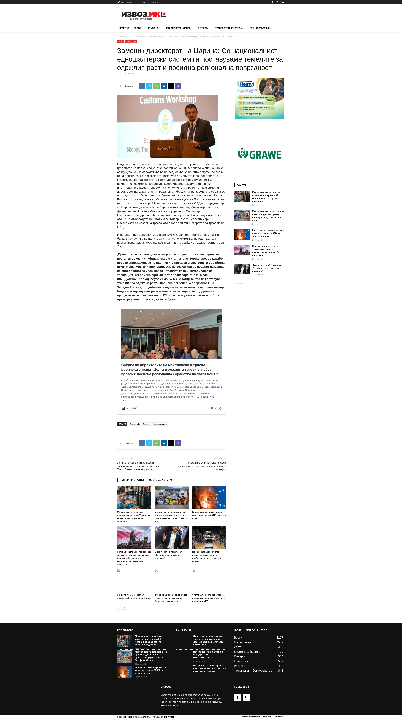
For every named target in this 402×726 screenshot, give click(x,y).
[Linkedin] (282, 2)
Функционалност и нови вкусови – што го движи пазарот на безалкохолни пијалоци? (171, 598)
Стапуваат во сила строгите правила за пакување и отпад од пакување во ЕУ (208, 598)
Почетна (121, 36)
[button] (272, 2)
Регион (146, 424)
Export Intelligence (178, 28)
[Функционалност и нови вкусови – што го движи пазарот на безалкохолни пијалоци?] (172, 580)
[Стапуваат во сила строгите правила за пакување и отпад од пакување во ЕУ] (209, 580)
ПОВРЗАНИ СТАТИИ (132, 479)
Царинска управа (160, 424)
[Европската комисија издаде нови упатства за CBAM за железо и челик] (209, 497)
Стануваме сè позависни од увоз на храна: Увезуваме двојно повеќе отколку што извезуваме (208, 640)
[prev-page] (119, 608)
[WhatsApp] (156, 86)
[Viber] (178, 86)
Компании (153, 28)
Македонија (131, 41)
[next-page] (124, 608)
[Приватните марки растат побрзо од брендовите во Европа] (134, 580)
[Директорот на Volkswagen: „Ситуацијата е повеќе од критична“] (172, 537)
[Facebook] (277, 2)
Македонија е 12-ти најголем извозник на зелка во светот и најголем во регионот (209, 668)
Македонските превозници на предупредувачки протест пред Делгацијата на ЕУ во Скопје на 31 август (151, 656)
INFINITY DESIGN (170, 717)
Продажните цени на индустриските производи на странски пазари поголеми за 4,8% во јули (202, 466)
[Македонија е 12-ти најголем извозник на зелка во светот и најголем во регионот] (183, 670)
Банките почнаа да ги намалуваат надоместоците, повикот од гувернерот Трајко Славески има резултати (139, 466)
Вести (137, 28)
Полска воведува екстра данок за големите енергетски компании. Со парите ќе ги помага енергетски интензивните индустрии (134, 558)
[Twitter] (149, 86)
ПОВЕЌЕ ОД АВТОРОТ (160, 479)
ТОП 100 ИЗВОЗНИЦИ (260, 28)
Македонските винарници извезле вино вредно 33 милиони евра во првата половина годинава (149, 640)
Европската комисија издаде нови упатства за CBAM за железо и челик (209, 515)
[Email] (171, 86)
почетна (124, 28)
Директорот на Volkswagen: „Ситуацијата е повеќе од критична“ (168, 555)
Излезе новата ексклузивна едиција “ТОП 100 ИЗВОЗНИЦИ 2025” (208, 655)
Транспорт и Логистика (229, 28)
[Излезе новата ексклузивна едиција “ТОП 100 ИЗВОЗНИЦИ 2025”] (183, 656)
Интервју (203, 28)
